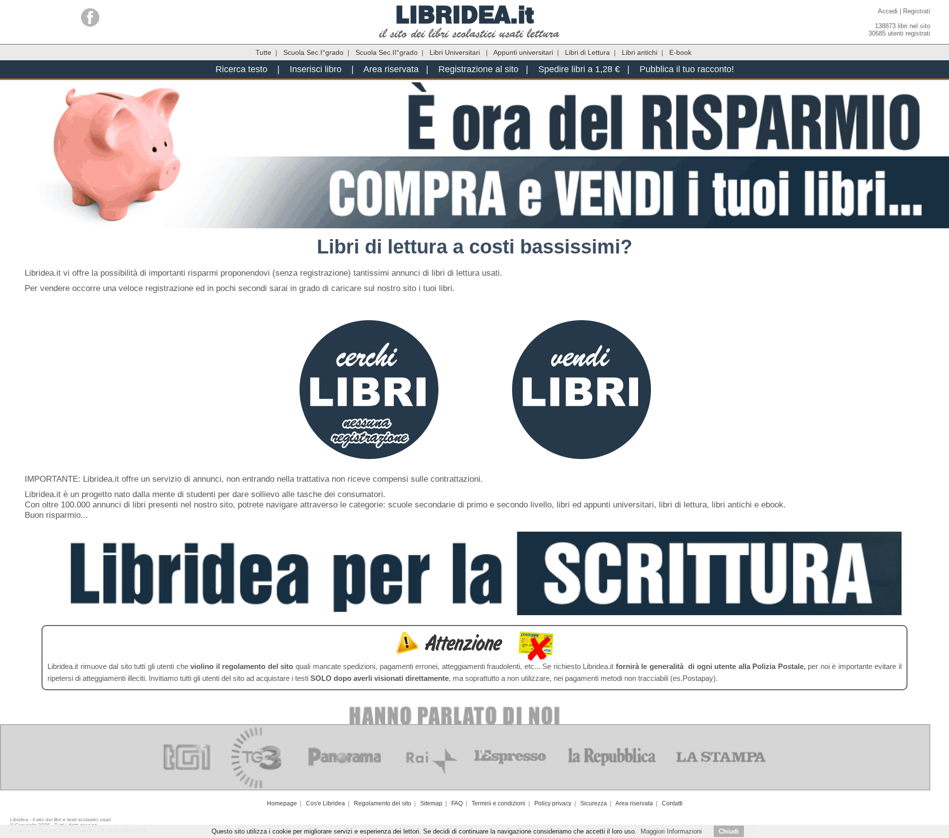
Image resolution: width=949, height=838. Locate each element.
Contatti (672, 803)
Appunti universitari (523, 52)
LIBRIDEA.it (464, 14)
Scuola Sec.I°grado (313, 52)
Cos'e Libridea (325, 803)
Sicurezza (593, 803)
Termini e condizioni (498, 803)
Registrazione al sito (478, 69)
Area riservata (391, 69)
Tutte (263, 52)
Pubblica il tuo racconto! (687, 69)
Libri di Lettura (587, 52)
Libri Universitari (456, 52)
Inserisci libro (316, 69)
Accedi (888, 11)
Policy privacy (552, 803)
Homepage (282, 803)
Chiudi (729, 831)
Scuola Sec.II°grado (386, 52)
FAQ (457, 803)
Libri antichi (639, 52)
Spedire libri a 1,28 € (579, 69)
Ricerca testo (241, 69)
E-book (680, 52)
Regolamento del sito (382, 803)
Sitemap (431, 803)
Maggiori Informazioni (671, 831)
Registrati (916, 11)
